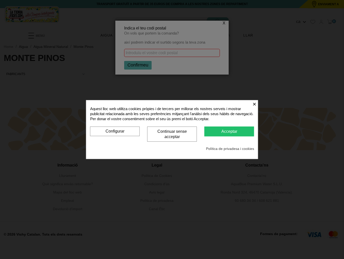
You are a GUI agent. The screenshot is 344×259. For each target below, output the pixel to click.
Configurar (115, 131)
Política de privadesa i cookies (230, 149)
